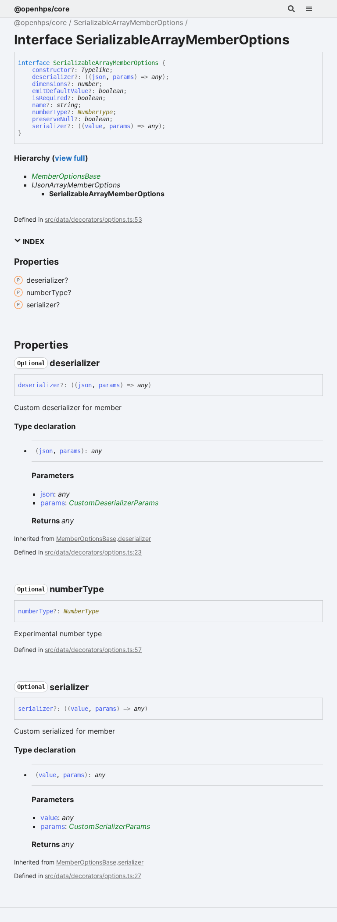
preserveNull (53, 118)
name (39, 104)
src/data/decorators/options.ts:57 (93, 649)
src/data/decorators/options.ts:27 (93, 875)
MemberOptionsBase (66, 176)
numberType (49, 111)
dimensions (49, 83)
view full (70, 158)
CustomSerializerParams (109, 826)
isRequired (49, 97)
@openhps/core (42, 8)
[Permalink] (107, 363)
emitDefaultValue (60, 90)
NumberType (95, 111)
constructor (51, 69)
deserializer (53, 76)
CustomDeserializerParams (113, 502)
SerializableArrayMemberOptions (128, 22)
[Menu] (314, 9)
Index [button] (32, 241)
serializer (49, 126)
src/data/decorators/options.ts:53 (93, 219)
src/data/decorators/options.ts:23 (93, 552)
